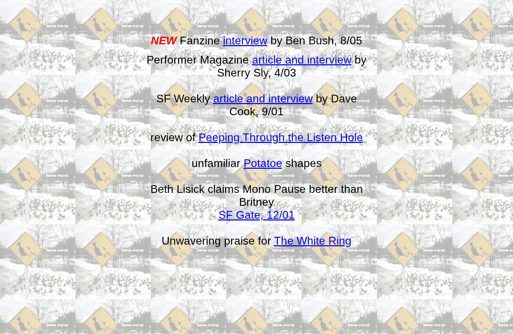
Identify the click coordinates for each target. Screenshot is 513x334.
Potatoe (263, 163)
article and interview (301, 59)
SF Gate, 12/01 (256, 215)
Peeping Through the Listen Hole (281, 137)
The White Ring (312, 240)
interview (245, 40)
